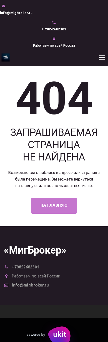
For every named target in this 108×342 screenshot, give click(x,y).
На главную (54, 205)
